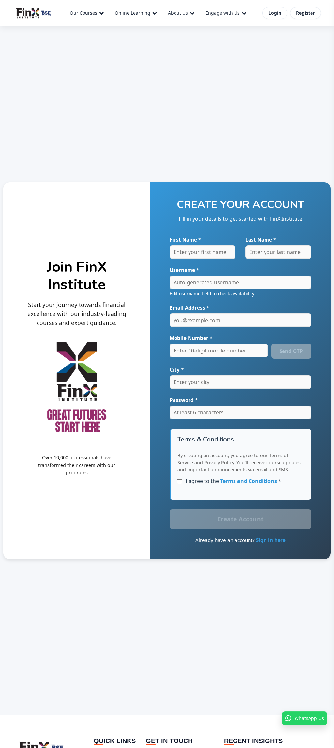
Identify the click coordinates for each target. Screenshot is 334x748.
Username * (184, 270)
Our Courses (83, 13)
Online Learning (132, 13)
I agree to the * (233, 481)
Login (274, 13)
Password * (184, 400)
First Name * (185, 240)
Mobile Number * (191, 338)
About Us (178, 13)
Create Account (240, 519)
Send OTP (291, 351)
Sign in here (271, 540)
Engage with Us (222, 13)
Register (305, 13)
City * (177, 370)
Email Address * (189, 308)
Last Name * (260, 240)
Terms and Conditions (248, 481)
